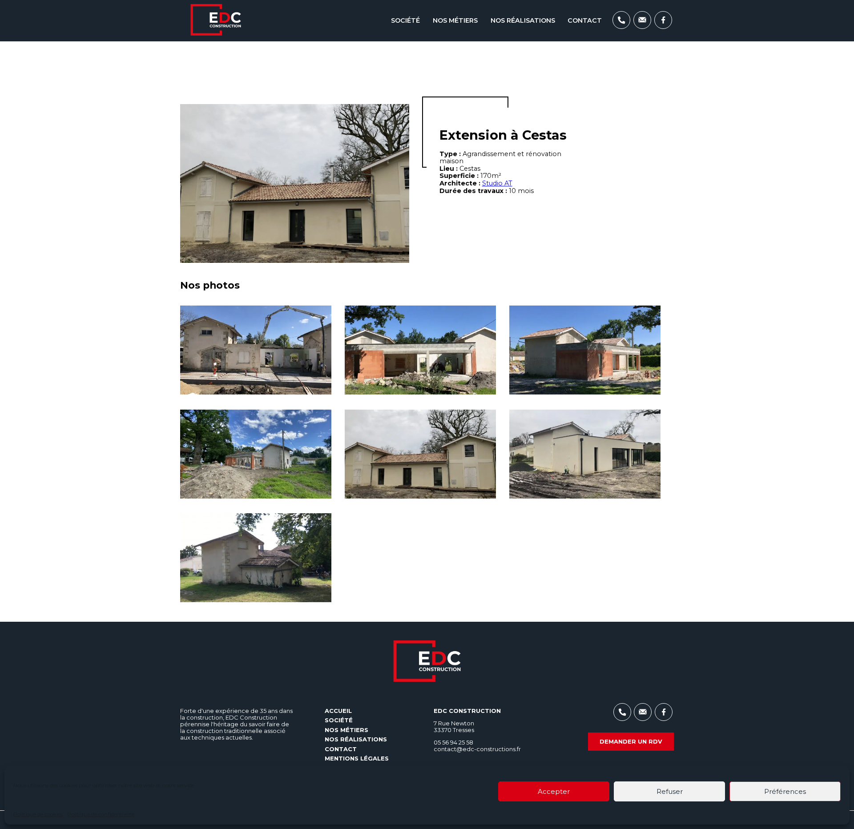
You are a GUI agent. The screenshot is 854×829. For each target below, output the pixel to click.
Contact (585, 20)
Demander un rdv (631, 741)
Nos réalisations (523, 20)
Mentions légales (357, 758)
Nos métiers (455, 20)
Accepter (554, 791)
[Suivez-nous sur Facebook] (663, 27)
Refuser (670, 791)
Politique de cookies (38, 814)
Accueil (338, 710)
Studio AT (497, 183)
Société (405, 20)
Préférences (785, 791)
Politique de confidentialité (100, 814)
